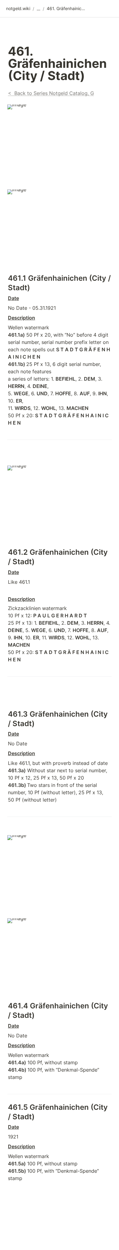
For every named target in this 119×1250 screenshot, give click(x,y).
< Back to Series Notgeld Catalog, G (51, 93)
